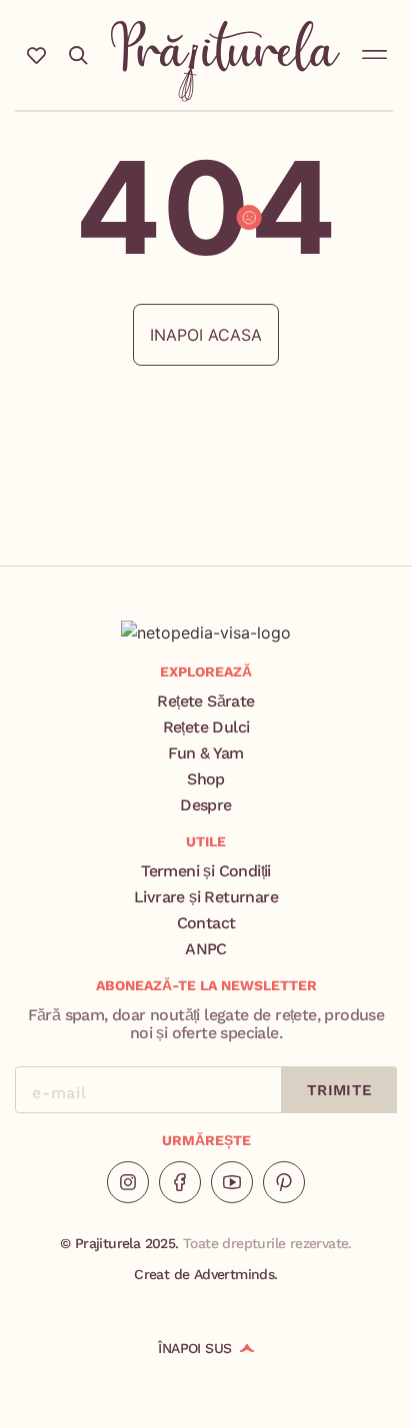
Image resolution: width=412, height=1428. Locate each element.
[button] (375, 51)
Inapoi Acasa (206, 335)
